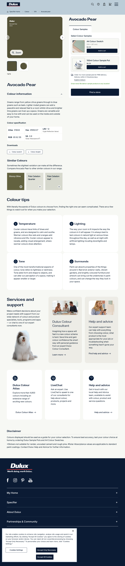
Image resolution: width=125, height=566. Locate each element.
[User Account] (104, 4)
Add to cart (102, 51)
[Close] (73, 531)
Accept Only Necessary (46, 550)
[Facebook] (7, 480)
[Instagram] (15, 480)
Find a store (94, 92)
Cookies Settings (16, 550)
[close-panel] (116, 4)
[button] (16, 52)
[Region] (98, 4)
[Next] (62, 37)
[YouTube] (30, 480)
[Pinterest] (23, 480)
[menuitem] (12, 493)
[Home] (8, 12)
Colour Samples (80, 29)
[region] (39, 545)
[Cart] (111, 4)
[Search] (92, 4)
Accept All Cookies (44, 557)
